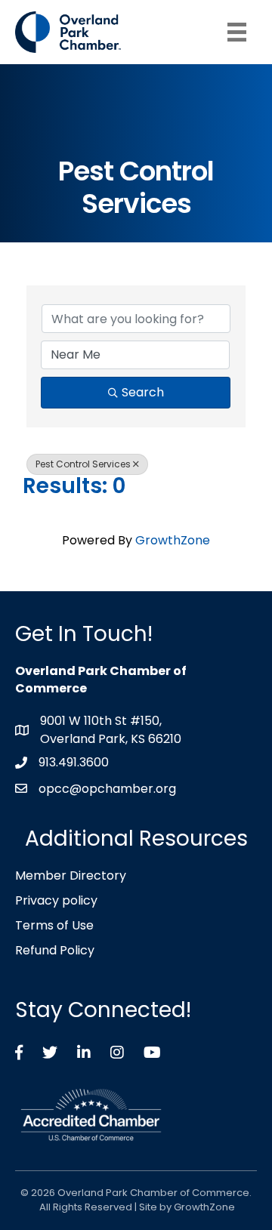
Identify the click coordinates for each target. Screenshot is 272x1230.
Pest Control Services (83, 464)
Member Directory (70, 875)
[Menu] (237, 32)
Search (143, 392)
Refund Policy (54, 950)
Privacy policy (56, 900)
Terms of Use (54, 925)
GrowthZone (172, 540)
